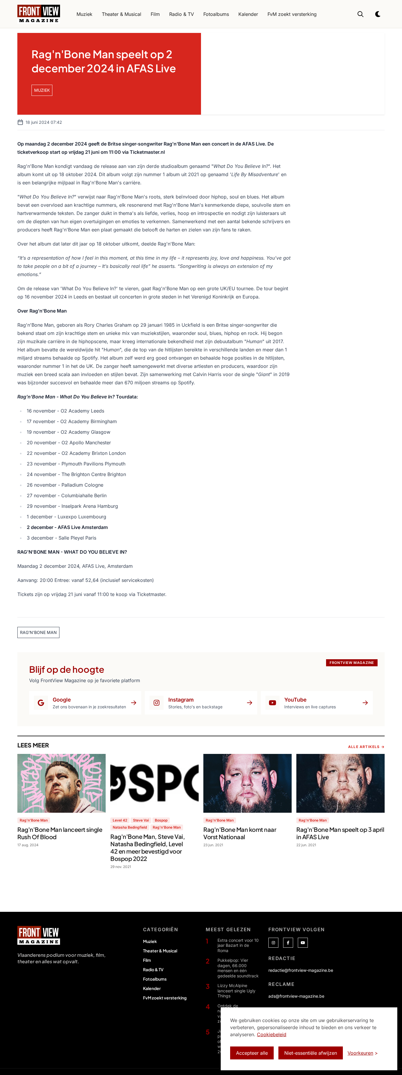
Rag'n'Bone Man (34, 820)
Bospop (161, 820)
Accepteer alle (252, 1053)
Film (147, 960)
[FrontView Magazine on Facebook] (288, 943)
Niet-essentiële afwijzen (310, 1053)
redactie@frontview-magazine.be (300, 970)
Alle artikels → (366, 747)
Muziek (150, 941)
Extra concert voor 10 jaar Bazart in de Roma (238, 945)
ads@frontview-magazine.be (296, 996)
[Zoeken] (360, 14)
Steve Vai (141, 820)
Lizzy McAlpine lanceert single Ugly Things (236, 990)
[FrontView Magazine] (38, 935)
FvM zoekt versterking (165, 997)
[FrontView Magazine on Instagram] (273, 943)
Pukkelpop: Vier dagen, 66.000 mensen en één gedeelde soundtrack (238, 968)
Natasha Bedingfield (130, 827)
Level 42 (120, 820)
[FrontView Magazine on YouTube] (303, 943)
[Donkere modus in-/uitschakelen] (378, 14)
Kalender (152, 988)
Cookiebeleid (271, 1034)
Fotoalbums (155, 978)
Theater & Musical (160, 950)
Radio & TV (153, 969)
